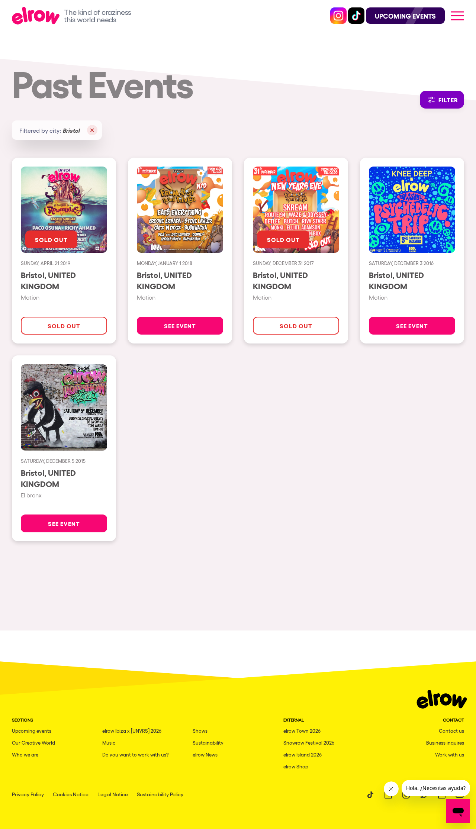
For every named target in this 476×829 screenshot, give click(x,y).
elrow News (205, 754)
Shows (200, 730)
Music (108, 742)
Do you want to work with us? (135, 754)
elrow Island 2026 (302, 754)
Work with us (449, 754)
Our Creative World (33, 742)
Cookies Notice (71, 794)
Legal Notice (112, 794)
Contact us (451, 730)
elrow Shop (295, 766)
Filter (448, 99)
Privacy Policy (28, 794)
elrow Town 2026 (302, 730)
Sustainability (208, 742)
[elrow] (38, 15)
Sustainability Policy (160, 794)
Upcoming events (31, 730)
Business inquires (445, 742)
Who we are (25, 754)
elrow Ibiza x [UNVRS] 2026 (131, 730)
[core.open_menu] (457, 15)
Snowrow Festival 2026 (308, 742)
